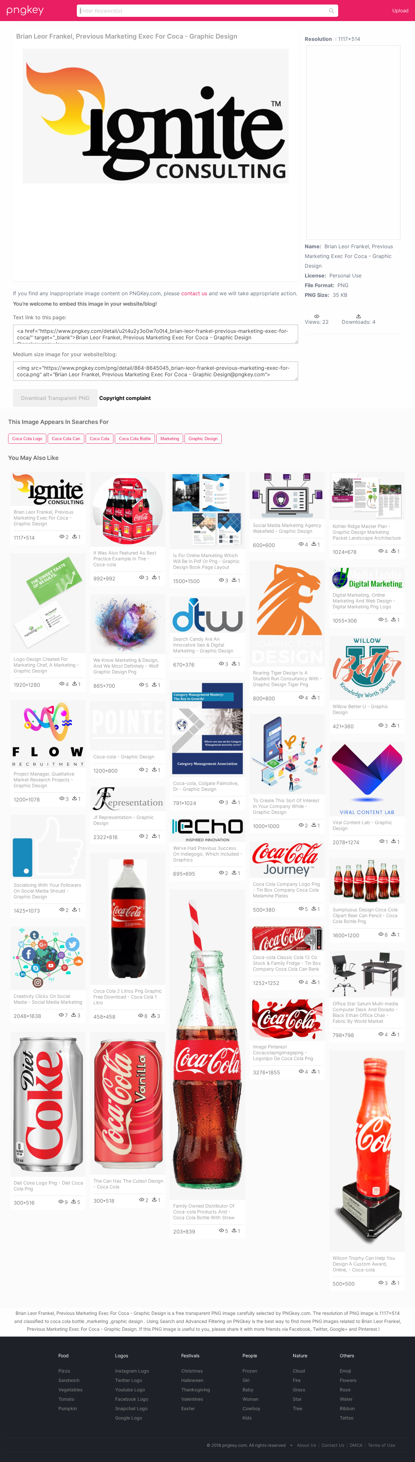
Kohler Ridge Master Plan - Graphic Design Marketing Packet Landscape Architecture (367, 532)
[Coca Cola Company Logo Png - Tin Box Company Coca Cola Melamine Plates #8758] (287, 860)
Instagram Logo (132, 1371)
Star (297, 1399)
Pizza (64, 1371)
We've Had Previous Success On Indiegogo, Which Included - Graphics (208, 853)
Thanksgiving (195, 1389)
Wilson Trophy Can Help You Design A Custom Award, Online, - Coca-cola (364, 1263)
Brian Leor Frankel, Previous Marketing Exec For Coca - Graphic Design (44, 517)
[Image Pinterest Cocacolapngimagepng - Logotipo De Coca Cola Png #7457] (287, 1019)
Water (346, 1399)
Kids (247, 1418)
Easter (188, 1408)
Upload (400, 10)
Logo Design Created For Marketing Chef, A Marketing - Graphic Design (46, 664)
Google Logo (128, 1418)
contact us (194, 293)
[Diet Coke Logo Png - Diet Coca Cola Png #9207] (48, 1104)
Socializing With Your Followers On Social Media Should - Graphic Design (47, 890)
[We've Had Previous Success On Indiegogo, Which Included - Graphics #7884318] (207, 830)
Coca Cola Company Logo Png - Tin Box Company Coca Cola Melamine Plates (286, 889)
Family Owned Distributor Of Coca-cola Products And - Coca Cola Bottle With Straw (204, 1211)
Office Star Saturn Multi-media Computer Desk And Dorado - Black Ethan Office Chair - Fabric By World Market (365, 1012)
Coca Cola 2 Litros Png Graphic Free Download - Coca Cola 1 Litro (127, 996)
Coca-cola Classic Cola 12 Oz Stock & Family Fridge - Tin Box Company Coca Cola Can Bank (287, 963)
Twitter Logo (128, 1380)
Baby (248, 1389)
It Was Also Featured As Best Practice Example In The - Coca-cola (124, 558)
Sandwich (68, 1380)
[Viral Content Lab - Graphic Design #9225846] (367, 779)
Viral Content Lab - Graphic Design (362, 825)
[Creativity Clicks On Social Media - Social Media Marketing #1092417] (48, 958)
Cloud (299, 1371)
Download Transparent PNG (55, 398)
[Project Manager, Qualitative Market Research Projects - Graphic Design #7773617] (48, 734)
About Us (306, 1445)
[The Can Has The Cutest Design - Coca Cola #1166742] (127, 1103)
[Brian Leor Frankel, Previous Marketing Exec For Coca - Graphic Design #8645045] (48, 489)
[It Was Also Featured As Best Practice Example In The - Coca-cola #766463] (127, 509)
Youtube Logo (130, 1389)
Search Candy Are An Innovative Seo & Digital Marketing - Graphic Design (203, 644)
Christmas (192, 1371)
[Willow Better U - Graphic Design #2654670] (367, 668)
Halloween (192, 1380)
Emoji (345, 1371)
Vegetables (70, 1389)
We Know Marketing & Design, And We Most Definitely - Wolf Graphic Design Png (126, 665)
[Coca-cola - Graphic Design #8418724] (127, 726)
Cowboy (251, 1408)
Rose (345, 1389)
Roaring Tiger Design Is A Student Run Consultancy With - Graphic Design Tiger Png (287, 678)
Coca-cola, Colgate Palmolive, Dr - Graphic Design (206, 786)
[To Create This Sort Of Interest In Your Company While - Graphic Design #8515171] (287, 754)
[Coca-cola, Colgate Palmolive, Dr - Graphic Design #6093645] (207, 728)
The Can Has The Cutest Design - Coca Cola (128, 1183)
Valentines (192, 1399)
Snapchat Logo (131, 1408)
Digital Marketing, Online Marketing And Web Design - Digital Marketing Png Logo (364, 600)
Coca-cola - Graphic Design (123, 756)
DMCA (356, 1445)
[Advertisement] (157, 232)
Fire (297, 1380)
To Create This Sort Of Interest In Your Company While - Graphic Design (286, 806)
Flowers (348, 1380)
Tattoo (346, 1418)
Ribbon (347, 1408)
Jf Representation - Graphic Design (123, 820)
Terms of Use (381, 1445)
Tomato (66, 1399)
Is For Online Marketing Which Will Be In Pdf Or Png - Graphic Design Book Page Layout (206, 561)
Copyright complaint (125, 398)
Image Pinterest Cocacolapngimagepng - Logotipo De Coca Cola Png (283, 1052)
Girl (246, 1380)
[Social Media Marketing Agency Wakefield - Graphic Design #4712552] (287, 495)
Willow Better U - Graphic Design (360, 709)
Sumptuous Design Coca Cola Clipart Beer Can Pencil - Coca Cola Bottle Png (365, 915)
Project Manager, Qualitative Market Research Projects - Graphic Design (44, 779)
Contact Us (333, 1445)
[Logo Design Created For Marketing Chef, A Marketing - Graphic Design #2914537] (48, 603)
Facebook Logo (131, 1399)
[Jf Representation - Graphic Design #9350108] (127, 799)
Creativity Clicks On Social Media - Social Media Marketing (48, 999)
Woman (250, 1399)
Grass (299, 1389)
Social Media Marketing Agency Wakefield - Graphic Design (287, 528)
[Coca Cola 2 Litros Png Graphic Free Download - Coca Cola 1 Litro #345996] (127, 919)
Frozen (250, 1371)
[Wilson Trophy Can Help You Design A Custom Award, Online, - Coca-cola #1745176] (367, 1151)
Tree (297, 1408)
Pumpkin (67, 1408)
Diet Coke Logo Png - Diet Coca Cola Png (48, 1185)
